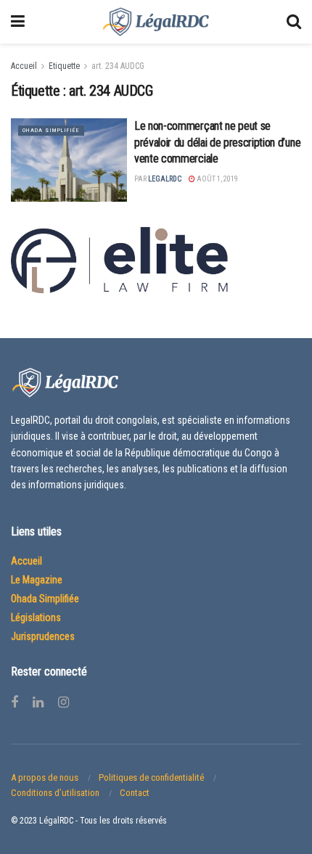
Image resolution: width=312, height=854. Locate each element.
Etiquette (64, 66)
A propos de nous (44, 777)
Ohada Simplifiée (51, 130)
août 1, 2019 (216, 179)
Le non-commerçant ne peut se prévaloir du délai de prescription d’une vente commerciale (217, 142)
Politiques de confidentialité (151, 777)
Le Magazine (36, 580)
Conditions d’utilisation (55, 792)
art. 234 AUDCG (117, 66)
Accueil (24, 66)
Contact (134, 792)
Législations (36, 617)
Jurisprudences (43, 636)
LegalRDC (164, 179)
